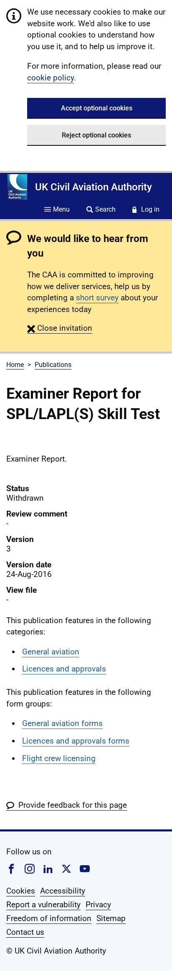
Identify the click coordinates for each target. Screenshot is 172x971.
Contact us (25, 932)
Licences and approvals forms (75, 741)
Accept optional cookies (96, 108)
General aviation (50, 651)
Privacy (98, 904)
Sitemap (111, 918)
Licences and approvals (64, 669)
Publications (53, 365)
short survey (97, 297)
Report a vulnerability (43, 904)
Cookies (20, 891)
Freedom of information (48, 918)
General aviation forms (62, 723)
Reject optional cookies (96, 135)
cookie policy (50, 77)
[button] (59, 328)
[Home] (17, 187)
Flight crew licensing (59, 758)
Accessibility (62, 891)
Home (15, 365)
